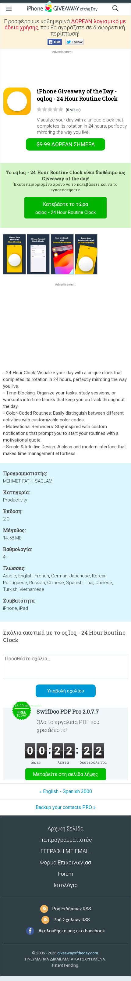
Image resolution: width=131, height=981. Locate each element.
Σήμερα (66, 144)
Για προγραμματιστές (65, 840)
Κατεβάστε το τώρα (65, 208)
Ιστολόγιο (66, 885)
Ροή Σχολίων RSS (72, 920)
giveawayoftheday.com (77, 953)
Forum (65, 874)
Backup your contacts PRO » (66, 807)
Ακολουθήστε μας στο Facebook (71, 931)
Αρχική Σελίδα (65, 828)
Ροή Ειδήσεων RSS (71, 909)
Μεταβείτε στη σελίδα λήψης (65, 774)
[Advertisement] (65, 69)
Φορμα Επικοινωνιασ (65, 862)
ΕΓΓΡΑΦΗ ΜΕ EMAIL (65, 851)
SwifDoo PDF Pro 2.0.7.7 (68, 711)
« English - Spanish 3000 (65, 791)
